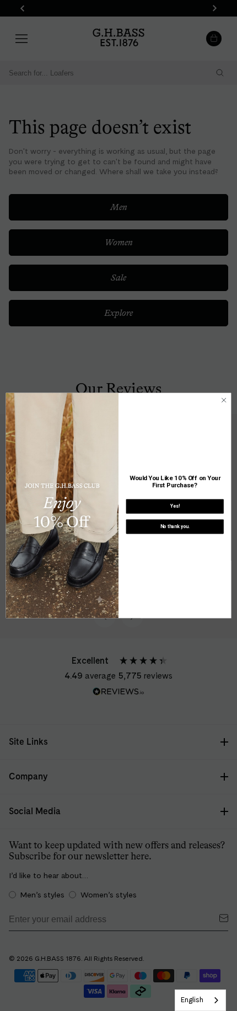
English (192, 1000)
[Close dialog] (224, 400)
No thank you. (175, 526)
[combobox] (200, 1000)
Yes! (175, 506)
